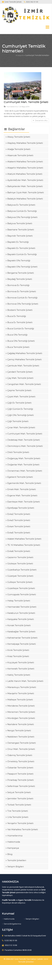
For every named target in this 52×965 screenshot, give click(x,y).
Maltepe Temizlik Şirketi (20, 699)
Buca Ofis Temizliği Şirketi (21, 341)
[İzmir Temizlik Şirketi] (26, 15)
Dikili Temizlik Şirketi (18, 452)
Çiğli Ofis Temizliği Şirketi (20, 415)
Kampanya (13, 848)
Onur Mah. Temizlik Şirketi (21, 749)
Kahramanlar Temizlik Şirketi (22, 637)
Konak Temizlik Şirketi (19, 625)
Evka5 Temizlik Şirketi (18, 532)
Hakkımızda (13, 841)
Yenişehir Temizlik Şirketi (20, 823)
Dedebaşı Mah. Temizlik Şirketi (23, 440)
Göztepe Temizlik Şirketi (20, 563)
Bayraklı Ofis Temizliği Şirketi (22, 266)
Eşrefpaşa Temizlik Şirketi (20, 508)
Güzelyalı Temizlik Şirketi (20, 576)
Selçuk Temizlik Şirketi (19, 792)
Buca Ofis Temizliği (17, 334)
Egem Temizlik (24, 900)
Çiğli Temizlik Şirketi (17, 421)
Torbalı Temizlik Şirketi (19, 804)
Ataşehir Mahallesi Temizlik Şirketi (25, 167)
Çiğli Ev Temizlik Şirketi (19, 402)
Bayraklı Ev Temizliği (18, 242)
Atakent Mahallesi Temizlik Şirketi (25, 161)
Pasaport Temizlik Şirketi (20, 773)
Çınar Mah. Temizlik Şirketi (21, 427)
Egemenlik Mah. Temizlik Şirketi (24, 483)
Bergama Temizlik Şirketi (20, 273)
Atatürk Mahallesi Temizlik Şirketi (24, 174)
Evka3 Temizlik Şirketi (18, 520)
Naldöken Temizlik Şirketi (20, 736)
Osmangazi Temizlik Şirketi (21, 743)
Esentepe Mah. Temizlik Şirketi (23, 501)
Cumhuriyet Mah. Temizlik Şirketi (26, 102)
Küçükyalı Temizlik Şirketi (20, 662)
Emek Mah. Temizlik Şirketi (21, 489)
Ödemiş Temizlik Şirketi (19, 755)
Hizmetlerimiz (12, 107)
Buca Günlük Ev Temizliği (20, 328)
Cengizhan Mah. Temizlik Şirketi (24, 384)
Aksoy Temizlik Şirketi (18, 137)
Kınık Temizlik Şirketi (18, 650)
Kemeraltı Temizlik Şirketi (20, 668)
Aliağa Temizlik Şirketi (18, 149)
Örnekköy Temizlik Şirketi (20, 761)
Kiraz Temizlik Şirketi (18, 656)
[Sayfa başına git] (47, 961)
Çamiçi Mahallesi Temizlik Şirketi (24, 359)
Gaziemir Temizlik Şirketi (20, 557)
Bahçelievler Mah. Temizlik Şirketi (25, 186)
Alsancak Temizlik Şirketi (20, 155)
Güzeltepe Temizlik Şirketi (21, 588)
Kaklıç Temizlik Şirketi (18, 675)
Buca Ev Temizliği (16, 316)
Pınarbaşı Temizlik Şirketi (20, 780)
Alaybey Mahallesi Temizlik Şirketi (25, 143)
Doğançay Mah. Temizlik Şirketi (23, 458)
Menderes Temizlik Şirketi (21, 705)
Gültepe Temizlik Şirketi (19, 582)
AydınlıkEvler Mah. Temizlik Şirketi (25, 180)
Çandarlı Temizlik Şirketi (20, 371)
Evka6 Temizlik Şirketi (18, 551)
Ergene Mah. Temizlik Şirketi (22, 495)
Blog (9, 854)
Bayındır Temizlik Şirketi (20, 235)
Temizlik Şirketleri (16, 860)
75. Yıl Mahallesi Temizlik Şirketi (23, 545)
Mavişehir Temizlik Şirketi (20, 693)
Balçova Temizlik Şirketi (19, 223)
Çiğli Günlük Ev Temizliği (20, 409)
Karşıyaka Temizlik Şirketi (20, 619)
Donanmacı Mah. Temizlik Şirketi (24, 470)
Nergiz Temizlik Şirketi (19, 730)
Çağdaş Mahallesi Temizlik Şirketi (24, 353)
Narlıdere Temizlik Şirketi (20, 724)
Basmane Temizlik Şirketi (20, 229)
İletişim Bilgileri (15, 866)
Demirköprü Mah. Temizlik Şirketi (25, 446)
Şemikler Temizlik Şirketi (20, 798)
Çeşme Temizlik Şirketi (19, 390)
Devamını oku (41, 120)
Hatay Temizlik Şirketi (18, 600)
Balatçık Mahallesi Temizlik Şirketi (25, 198)
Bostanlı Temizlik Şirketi (19, 310)
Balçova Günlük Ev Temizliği (22, 211)
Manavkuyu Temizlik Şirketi (21, 687)
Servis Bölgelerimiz (12, 924)
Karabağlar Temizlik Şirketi (21, 631)
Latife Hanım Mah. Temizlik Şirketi (25, 681)
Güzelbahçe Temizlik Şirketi (21, 569)
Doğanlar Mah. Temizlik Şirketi (23, 464)
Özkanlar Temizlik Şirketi (20, 767)
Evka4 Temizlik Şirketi (18, 526)
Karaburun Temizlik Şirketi (21, 613)
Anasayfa (19, 55)
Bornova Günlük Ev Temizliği (22, 297)
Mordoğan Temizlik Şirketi (21, 718)
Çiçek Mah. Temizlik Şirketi (21, 396)
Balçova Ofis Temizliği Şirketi (22, 217)
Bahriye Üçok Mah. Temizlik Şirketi (25, 192)
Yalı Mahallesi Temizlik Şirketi (22, 829)
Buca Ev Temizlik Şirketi (19, 322)
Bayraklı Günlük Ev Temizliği (22, 254)
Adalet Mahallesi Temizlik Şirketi (24, 538)
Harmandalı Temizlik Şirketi (21, 606)
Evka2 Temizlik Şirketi (18, 514)
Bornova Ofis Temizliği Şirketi (22, 303)
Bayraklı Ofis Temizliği (18, 260)
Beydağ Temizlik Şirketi (19, 279)
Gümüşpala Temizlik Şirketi (21, 594)
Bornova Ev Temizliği (18, 285)
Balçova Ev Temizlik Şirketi (21, 205)
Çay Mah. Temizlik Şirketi (20, 378)
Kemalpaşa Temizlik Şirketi (21, 644)
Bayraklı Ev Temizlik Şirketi (21, 248)
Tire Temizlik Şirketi (17, 811)
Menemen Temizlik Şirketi (21, 712)
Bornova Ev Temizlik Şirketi (21, 291)
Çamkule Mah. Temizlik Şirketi (23, 365)
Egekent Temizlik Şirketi (20, 477)
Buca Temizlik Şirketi (18, 347)
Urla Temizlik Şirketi (17, 817)
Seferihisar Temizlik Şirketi (21, 786)
